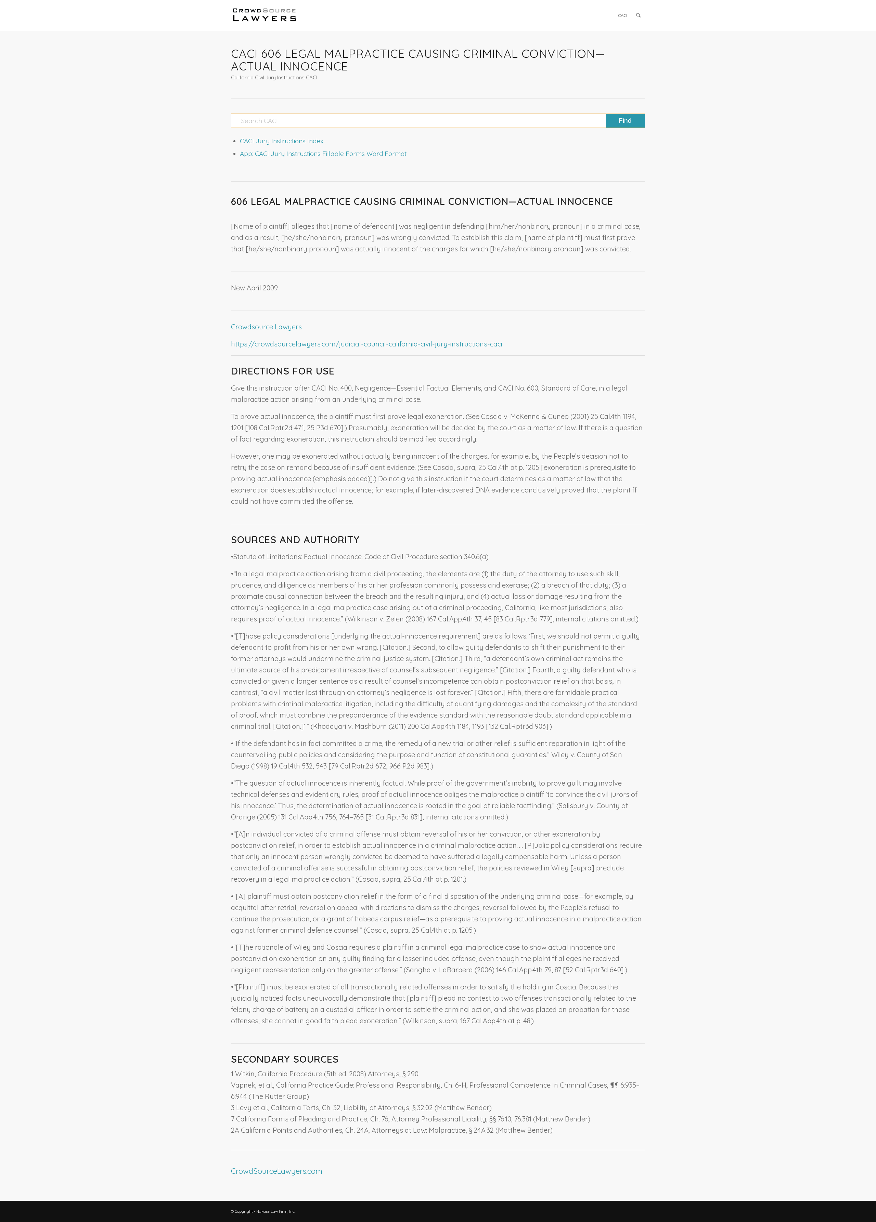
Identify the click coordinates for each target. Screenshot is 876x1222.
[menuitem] (623, 15)
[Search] (638, 15)
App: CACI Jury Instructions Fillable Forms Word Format (323, 153)
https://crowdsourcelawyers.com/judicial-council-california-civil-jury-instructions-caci (366, 344)
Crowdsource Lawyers (266, 327)
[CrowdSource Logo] (264, 15)
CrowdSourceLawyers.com (276, 1171)
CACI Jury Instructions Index (281, 141)
